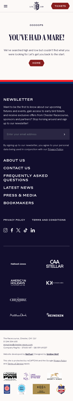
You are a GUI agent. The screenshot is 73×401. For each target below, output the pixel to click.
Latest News (18, 187)
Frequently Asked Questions (25, 177)
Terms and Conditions (49, 220)
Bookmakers (18, 203)
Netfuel (29, 354)
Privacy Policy (55, 149)
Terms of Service (16, 363)
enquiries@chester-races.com (18, 344)
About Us (14, 160)
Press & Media (20, 195)
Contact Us (16, 168)
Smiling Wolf (53, 354)
